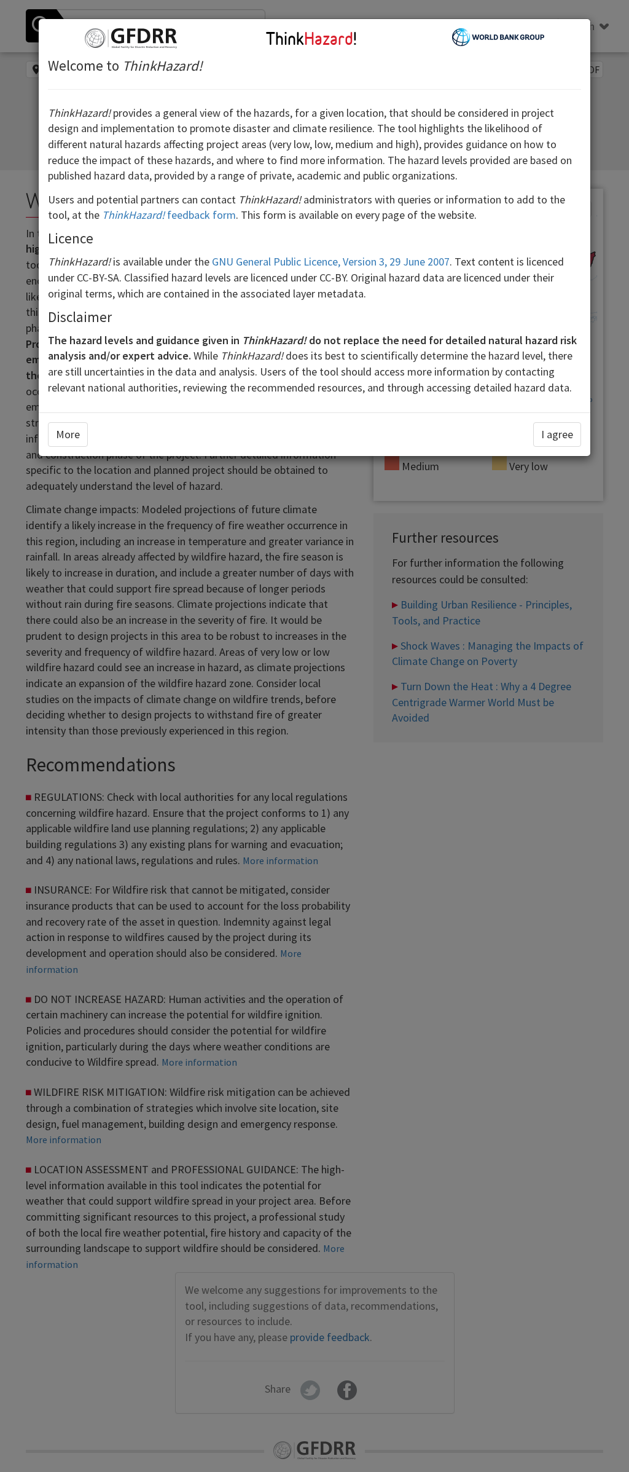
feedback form (169, 215)
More (68, 434)
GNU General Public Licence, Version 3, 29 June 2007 (331, 261)
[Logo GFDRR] (131, 37)
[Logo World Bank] (498, 36)
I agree (557, 434)
